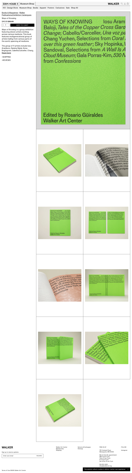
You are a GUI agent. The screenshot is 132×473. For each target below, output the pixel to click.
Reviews (7, 60)
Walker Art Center (61, 447)
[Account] (124, 3)
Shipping (7, 57)
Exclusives (60, 8)
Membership (60, 449)
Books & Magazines (10, 13)
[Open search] (122, 3)
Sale (68, 8)
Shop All (74, 8)
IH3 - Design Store (10, 8)
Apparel (43, 8)
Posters (51, 8)
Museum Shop (25, 8)
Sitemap (80, 449)
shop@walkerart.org (105, 466)
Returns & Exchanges (84, 447)
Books (35, 8)
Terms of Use (6, 470)
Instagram (124, 450)
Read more (6, 53)
